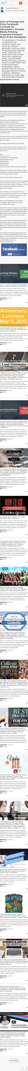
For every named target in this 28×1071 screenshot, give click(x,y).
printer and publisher (6, 220)
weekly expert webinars (7, 236)
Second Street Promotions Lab (7, 113)
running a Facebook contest (8, 138)
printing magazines (12, 215)
